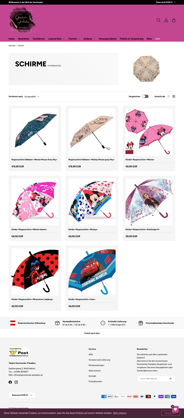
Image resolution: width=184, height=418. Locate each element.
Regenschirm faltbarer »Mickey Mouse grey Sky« (91, 159)
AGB (91, 354)
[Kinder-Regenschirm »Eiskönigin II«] (149, 202)
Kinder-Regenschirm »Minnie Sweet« (29, 229)
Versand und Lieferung (99, 359)
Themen (72, 38)
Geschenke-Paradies (21, 408)
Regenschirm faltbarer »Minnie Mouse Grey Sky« (34, 159)
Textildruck (39, 38)
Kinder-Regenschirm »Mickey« (83, 229)
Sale (157, 38)
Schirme (21, 45)
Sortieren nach (16, 96)
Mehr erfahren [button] (119, 413)
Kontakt (92, 376)
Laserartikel (54, 38)
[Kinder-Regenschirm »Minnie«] (149, 132)
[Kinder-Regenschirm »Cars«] (91, 271)
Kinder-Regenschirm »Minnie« (140, 159)
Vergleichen (134, 96)
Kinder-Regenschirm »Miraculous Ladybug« (32, 299)
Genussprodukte (108, 38)
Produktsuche (95, 381)
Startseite (12, 45)
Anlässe (88, 38)
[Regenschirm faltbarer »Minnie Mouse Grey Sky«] (34, 132)
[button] (174, 20)
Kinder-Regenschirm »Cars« (81, 299)
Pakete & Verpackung (131, 38)
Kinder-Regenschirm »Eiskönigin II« (142, 229)
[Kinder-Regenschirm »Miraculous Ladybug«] (34, 271)
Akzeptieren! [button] (170, 413)
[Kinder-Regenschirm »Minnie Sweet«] (34, 202)
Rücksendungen (96, 365)
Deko (149, 38)
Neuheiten (23, 38)
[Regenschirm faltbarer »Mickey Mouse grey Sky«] (91, 132)
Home (12, 38)
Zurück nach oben (92, 333)
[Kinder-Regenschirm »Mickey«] (91, 202)
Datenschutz (95, 370)
